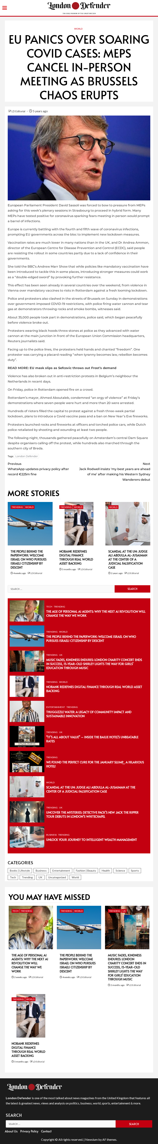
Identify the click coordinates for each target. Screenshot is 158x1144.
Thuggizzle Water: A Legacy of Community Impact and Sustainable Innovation (88, 714)
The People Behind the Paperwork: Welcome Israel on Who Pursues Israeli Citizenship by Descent (28, 559)
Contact (46, 1131)
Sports (135, 870)
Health (106, 870)
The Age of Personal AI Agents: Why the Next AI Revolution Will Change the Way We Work (95, 613)
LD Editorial (19, 111)
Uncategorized (57, 877)
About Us (11, 1131)
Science (120, 870)
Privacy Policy (29, 1131)
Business (51, 834)
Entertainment (55, 707)
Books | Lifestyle (20, 870)
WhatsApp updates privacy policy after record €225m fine (38, 469)
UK (60, 654)
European (15, 205)
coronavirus (64, 216)
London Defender (26, 456)
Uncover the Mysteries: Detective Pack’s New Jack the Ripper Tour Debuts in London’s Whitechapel (92, 814)
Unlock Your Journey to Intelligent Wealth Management (91, 839)
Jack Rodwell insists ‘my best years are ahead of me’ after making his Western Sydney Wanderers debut (114, 471)
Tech (49, 606)
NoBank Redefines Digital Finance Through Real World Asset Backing (76, 557)
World (78, 28)
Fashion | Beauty (86, 870)
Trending (17, 507)
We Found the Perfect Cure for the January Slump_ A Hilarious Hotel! (95, 764)
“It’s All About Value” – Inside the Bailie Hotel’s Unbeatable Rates (92, 739)
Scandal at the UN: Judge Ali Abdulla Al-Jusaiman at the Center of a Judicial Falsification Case (127, 559)
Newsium (91, 1139)
